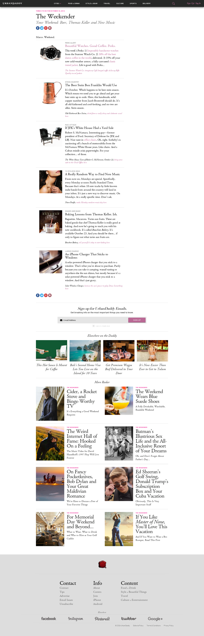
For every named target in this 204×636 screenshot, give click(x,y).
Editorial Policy (138, 625)
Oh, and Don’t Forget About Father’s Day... (150, 457)
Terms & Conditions (153, 625)
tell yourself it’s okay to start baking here (94, 242)
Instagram (75, 619)
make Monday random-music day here (91, 202)
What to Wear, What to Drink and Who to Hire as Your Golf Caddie (82, 535)
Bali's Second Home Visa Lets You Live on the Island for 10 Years (85, 369)
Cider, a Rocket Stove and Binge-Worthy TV (82, 399)
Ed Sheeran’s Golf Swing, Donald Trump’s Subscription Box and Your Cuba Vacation (152, 484)
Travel (107, 3)
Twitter (128, 619)
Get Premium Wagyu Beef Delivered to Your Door (119, 369)
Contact (64, 588)
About (96, 588)
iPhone (97, 600)
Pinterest (102, 619)
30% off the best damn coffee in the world (90, 56)
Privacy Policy (168, 625)
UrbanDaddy (12, 3)
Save (46, 28)
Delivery (147, 3)
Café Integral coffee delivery (104, 70)
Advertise (65, 596)
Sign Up (190, 3)
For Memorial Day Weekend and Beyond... (80, 522)
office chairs (90, 140)
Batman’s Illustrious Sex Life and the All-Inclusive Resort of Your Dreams (151, 441)
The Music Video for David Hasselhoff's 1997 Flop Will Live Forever (83, 455)
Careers (97, 592)
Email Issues (66, 600)
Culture (120, 3)
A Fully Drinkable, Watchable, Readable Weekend (150, 408)
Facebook (48, 619)
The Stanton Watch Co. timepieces (78, 70)
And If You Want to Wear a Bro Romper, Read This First (151, 538)
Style (92, 3)
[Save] (50, 28)
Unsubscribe (66, 604)
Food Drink (74, 3)
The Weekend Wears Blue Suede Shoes (149, 396)
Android (97, 604)
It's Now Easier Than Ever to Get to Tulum (152, 367)
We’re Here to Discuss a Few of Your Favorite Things (82, 503)
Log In (198, 3)
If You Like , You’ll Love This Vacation (151, 524)
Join (95, 596)
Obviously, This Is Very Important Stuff (147, 503)
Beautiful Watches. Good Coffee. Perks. (90, 46)
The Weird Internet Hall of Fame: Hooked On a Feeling (82, 438)
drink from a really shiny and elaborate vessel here (93, 115)
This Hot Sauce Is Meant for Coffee (51, 367)
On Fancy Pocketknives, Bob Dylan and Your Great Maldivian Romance (81, 484)
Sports (133, 3)
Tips (62, 592)
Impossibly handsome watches (102, 51)
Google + (155, 619)
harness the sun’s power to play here (93, 287)
